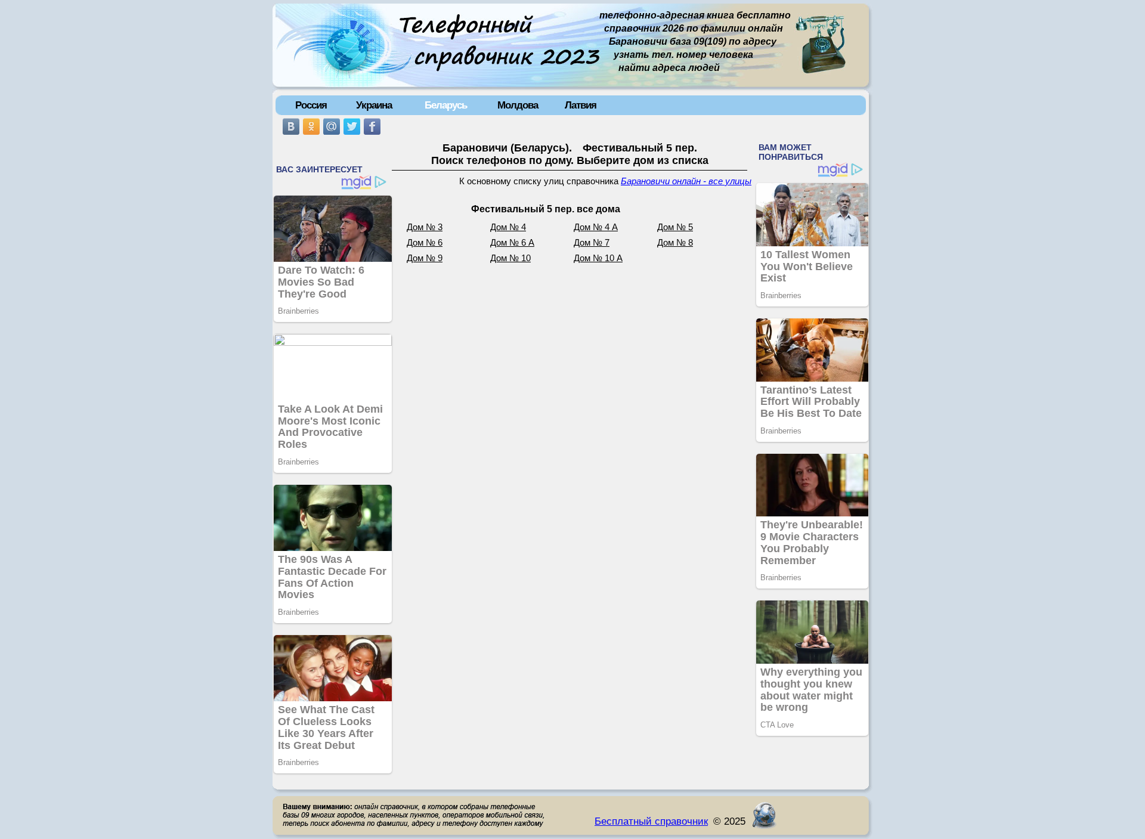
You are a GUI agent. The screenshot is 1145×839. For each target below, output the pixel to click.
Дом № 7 (591, 242)
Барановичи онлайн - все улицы (686, 181)
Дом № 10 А (598, 258)
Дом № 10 (510, 258)
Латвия (580, 105)
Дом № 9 (424, 258)
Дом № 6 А (512, 242)
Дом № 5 (675, 227)
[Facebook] (372, 126)
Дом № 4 (508, 227)
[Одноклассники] (311, 126)
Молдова (517, 105)
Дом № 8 (675, 242)
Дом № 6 (424, 242)
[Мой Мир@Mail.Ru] (331, 126)
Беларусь (446, 105)
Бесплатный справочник (651, 821)
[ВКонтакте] (291, 126)
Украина (374, 105)
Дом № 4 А (596, 227)
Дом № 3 (424, 227)
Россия (311, 105)
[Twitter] (352, 126)
